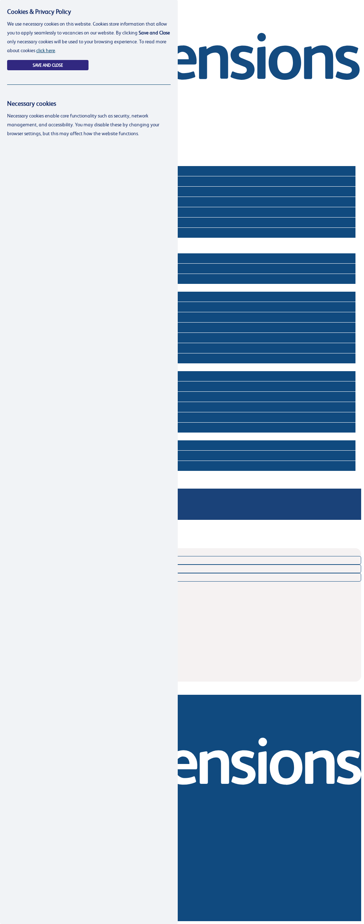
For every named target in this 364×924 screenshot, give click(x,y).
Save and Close (48, 65)
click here (45, 50)
